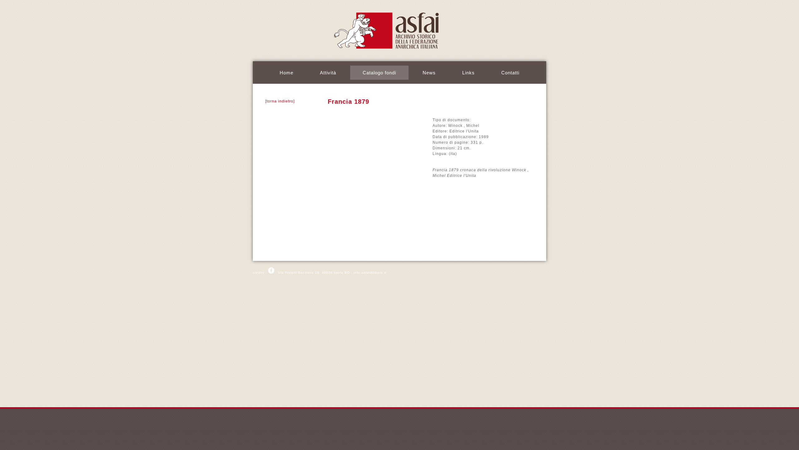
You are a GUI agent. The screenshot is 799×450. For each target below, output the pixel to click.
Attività (328, 72)
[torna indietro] (280, 101)
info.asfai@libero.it (370, 272)
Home (286, 72)
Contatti (510, 72)
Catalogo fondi (379, 72)
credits (258, 272)
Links (468, 72)
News (429, 72)
